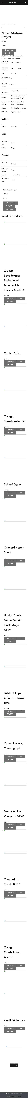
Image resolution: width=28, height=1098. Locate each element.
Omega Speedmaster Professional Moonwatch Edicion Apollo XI (14, 280)
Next (25, 28)
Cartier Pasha (12, 353)
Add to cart (10, 50)
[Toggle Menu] (2, 2)
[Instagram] (16, 1065)
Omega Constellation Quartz (12, 952)
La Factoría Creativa (16, 1096)
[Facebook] (12, 1065)
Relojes (18, 58)
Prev (3, 28)
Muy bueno (14, 96)
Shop (5, 24)
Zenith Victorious (14, 1020)
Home (3, 24)
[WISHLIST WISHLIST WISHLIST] (8, 53)
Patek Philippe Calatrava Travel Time (14, 698)
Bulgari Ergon (12, 484)
